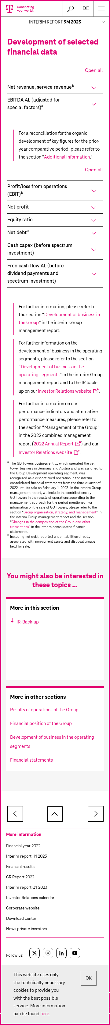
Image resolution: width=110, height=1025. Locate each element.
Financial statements (31, 760)
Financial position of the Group (41, 723)
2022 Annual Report (54, 444)
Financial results (20, 867)
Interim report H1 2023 (26, 856)
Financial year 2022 (23, 846)
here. (45, 1013)
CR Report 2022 (20, 877)
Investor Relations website (64, 391)
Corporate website (22, 908)
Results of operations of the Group (44, 709)
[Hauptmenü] (101, 8)
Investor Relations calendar (30, 898)
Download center (21, 918)
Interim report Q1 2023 (26, 887)
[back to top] (55, 814)
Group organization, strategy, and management (60, 512)
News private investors (26, 929)
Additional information (67, 157)
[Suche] (70, 8)
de (85, 9)
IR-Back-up (27, 622)
